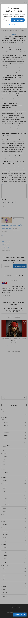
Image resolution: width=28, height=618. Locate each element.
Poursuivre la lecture (14, 25)
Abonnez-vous (18, 20)
